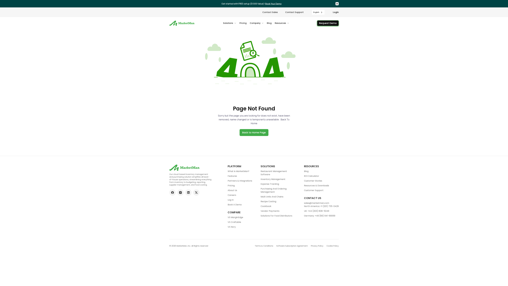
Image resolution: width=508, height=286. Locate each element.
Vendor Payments (270, 211)
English (316, 12)
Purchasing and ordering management (274, 190)
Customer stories (313, 180)
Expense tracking (270, 184)
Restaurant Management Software (274, 173)
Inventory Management (273, 179)
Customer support (313, 190)
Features (232, 176)
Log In (231, 199)
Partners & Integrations (240, 180)
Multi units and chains (272, 196)
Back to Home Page (254, 132)
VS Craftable (234, 222)
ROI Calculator (311, 176)
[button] (229, 23)
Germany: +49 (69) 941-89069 (319, 215)
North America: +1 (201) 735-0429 (321, 206)
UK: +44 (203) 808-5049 (316, 211)
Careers (232, 195)
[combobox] (318, 12)
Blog (306, 171)
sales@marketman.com (316, 203)
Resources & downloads (316, 185)
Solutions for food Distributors (276, 215)
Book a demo (235, 204)
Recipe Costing (268, 201)
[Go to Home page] (182, 23)
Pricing (231, 185)
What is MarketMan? (238, 171)
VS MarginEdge (235, 217)
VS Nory (232, 226)
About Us (232, 190)
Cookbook (266, 206)
